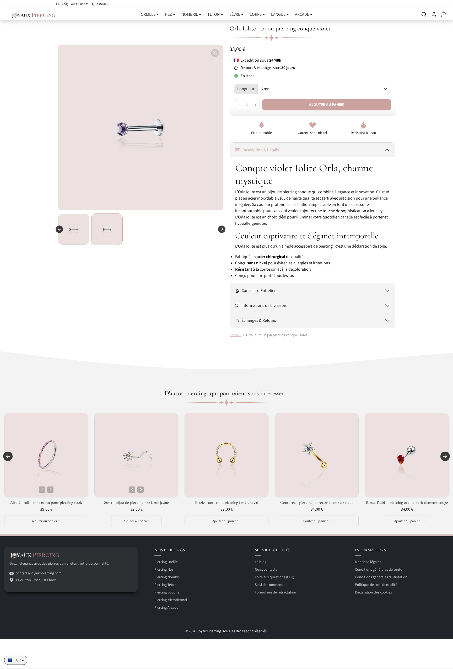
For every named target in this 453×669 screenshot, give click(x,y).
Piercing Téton (165, 584)
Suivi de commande (270, 584)
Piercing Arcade (166, 607)
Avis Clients (80, 4)
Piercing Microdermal (170, 599)
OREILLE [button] (148, 14)
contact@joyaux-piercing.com (39, 573)
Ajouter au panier (326, 104)
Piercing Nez (163, 569)
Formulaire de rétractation (275, 592)
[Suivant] (50, 489)
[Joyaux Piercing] (33, 14)
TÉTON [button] (213, 14)
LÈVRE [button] (234, 14)
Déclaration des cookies (373, 592)
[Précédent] (42, 489)
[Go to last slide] (8, 456)
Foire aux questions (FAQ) (274, 577)
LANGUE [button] (278, 14)
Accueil (235, 335)
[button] (424, 14)
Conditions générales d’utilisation (381, 577)
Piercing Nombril (167, 577)
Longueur (245, 89)
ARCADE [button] (302, 14)
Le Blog (62, 4)
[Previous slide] (59, 229)
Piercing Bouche (166, 592)
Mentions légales (368, 561)
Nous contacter (267, 569)
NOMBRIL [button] (189, 14)
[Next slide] (445, 456)
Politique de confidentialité (376, 584)
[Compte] (434, 14)
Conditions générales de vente (378, 569)
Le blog (260, 561)
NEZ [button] (168, 14)
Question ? (100, 4)
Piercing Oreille (166, 561)
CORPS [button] (256, 14)
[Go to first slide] (221, 229)
